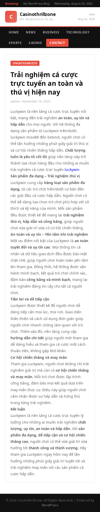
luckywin (72, 169)
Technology (77, 32)
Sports (15, 43)
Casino (35, 43)
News (31, 32)
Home (14, 32)
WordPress (50, 505)
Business (51, 32)
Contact (57, 43)
